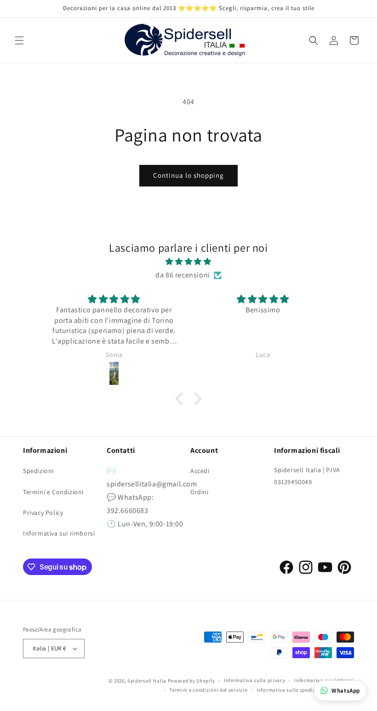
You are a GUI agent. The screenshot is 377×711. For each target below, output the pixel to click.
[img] (188, 262)
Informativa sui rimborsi (59, 533)
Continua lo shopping (188, 175)
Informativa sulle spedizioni (291, 690)
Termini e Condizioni (53, 492)
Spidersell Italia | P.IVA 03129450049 (307, 475)
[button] (19, 40)
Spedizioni (38, 471)
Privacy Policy (43, 512)
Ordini (199, 492)
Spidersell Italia (146, 680)
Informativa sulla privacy (255, 680)
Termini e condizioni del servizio (208, 690)
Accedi (200, 471)
